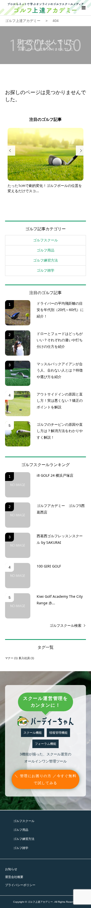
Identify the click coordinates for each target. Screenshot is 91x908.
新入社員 (26, 658)
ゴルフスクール (45, 240)
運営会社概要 (14, 877)
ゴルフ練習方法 (45, 260)
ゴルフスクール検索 (65, 625)
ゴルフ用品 (45, 250)
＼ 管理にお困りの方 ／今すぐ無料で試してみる (45, 779)
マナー (11, 658)
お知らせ (11, 869)
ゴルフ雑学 (45, 270)
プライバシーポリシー (20, 885)
